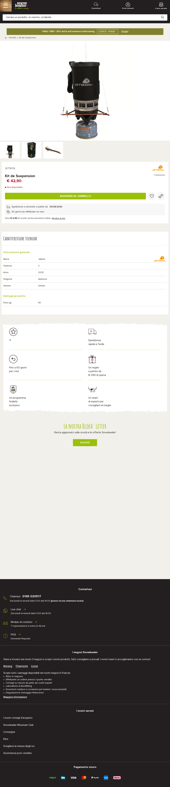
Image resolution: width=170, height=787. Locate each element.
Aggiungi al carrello (75, 196)
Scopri (124, 31)
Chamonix (22, 666)
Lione (34, 666)
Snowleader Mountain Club (18, 725)
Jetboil (10, 168)
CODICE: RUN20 (107, 31)
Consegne (9, 732)
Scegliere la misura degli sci (19, 746)
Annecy (7, 666)
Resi (5, 739)
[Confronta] (161, 196)
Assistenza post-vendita (17, 753)
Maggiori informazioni (15, 697)
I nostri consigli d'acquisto (18, 717)
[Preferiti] (152, 196)
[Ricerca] (165, 15)
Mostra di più (58, 218)
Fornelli (12, 38)
